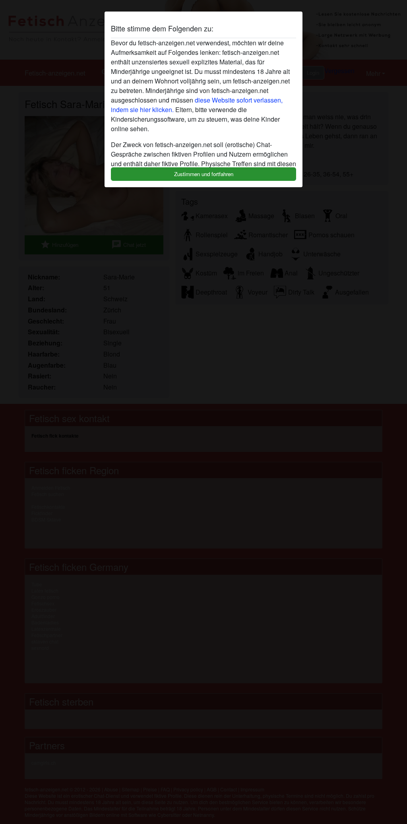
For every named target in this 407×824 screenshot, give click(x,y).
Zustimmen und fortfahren (203, 174)
